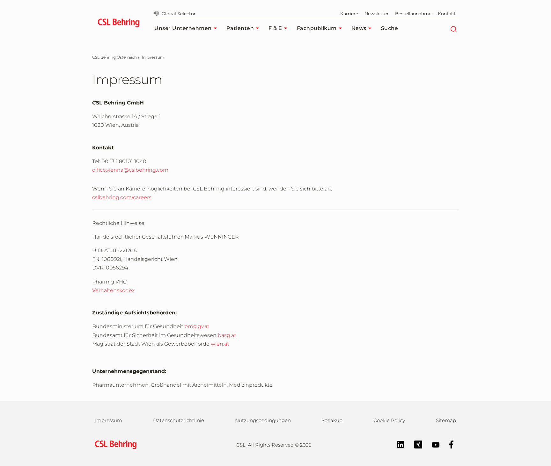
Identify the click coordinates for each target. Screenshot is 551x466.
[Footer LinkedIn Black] (397, 444)
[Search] (453, 28)
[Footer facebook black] (448, 444)
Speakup (331, 420)
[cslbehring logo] (118, 24)
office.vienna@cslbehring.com (130, 170)
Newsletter (376, 14)
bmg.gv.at (196, 326)
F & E (275, 28)
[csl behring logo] (114, 444)
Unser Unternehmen (183, 28)
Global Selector (179, 14)
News (358, 28)
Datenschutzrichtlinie (178, 420)
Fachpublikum (317, 28)
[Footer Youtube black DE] (432, 444)
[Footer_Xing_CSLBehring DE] (415, 444)
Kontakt (447, 14)
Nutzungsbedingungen (263, 420)
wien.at (220, 344)
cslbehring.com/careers (121, 197)
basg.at (227, 335)
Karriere (349, 14)
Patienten (240, 28)
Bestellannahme (413, 14)
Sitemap (446, 420)
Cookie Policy (389, 420)
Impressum (108, 420)
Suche (389, 28)
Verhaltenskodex (113, 290)
